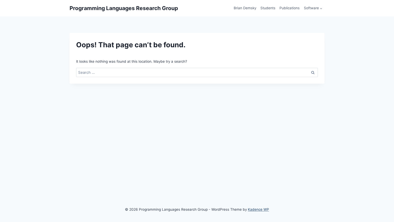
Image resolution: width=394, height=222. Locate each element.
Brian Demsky (245, 8)
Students (267, 8)
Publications (289, 8)
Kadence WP (258, 209)
